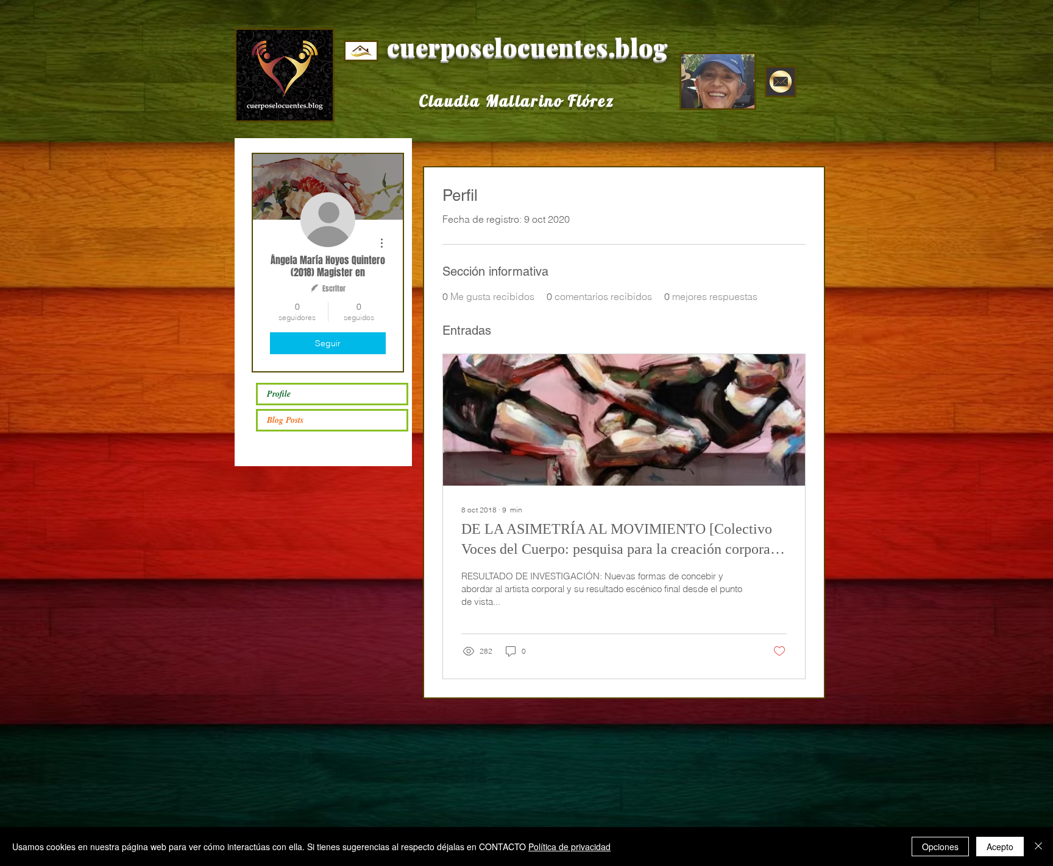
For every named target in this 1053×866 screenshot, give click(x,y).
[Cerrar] (1038, 846)
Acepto (1000, 846)
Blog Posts (285, 420)
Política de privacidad (569, 846)
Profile (279, 394)
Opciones (940, 846)
